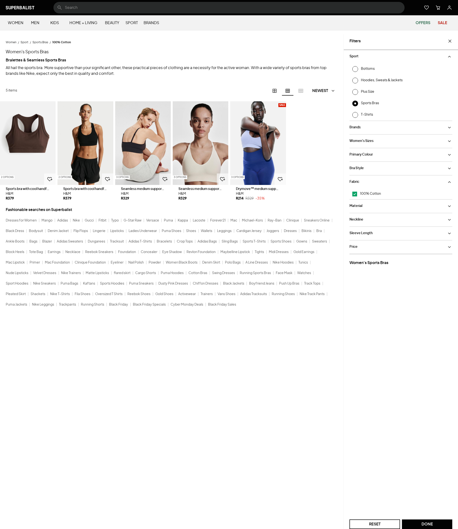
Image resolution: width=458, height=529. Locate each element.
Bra (319, 231)
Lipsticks (117, 231)
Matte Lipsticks (97, 273)
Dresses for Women (21, 220)
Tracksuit (117, 241)
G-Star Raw (132, 220)
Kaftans (89, 283)
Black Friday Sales (222, 304)
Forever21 (218, 220)
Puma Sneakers (141, 283)
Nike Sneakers (44, 283)
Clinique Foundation (90, 262)
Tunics (303, 262)
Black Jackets (233, 283)
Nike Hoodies (283, 262)
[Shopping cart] (438, 8)
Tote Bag (36, 252)
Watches (304, 273)
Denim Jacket (58, 231)
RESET (375, 524)
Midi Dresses (279, 252)
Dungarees (96, 241)
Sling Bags (230, 241)
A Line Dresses (256, 262)
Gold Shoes (164, 294)
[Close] (450, 41)
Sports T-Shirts (254, 241)
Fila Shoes (82, 294)
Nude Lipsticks (17, 273)
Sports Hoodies (112, 283)
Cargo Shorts (145, 273)
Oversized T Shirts (109, 294)
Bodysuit (36, 231)
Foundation (127, 252)
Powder (155, 262)
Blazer (47, 241)
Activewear (187, 294)
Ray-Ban (274, 220)
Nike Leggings (43, 304)
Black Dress (15, 231)
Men (35, 23)
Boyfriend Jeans (261, 283)
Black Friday (118, 304)
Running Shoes (283, 294)
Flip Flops (80, 231)
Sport (131, 23)
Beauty (112, 23)
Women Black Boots (182, 262)
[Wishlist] (426, 8)
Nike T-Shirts (60, 294)
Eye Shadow (172, 252)
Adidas (62, 220)
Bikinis (307, 231)
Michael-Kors (252, 220)
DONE (427, 524)
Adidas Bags (207, 241)
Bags (33, 241)
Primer (35, 262)
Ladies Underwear (143, 231)
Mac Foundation (57, 262)
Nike (76, 220)
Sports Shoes (281, 241)
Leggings (224, 231)
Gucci (89, 220)
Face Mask (284, 273)
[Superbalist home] (20, 8)
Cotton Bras (197, 273)
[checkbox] (354, 194)
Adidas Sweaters (70, 241)
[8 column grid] (301, 91)
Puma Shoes (171, 231)
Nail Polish (136, 262)
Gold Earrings (303, 252)
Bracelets (164, 241)
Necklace (72, 252)
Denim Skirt (211, 262)
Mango (47, 220)
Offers (423, 23)
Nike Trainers (71, 273)
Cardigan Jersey (249, 231)
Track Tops (312, 283)
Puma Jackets (16, 304)
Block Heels (15, 252)
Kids (54, 23)
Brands (151, 23)
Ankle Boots (15, 241)
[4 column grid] (274, 91)
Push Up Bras (289, 283)
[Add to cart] (50, 179)
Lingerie (99, 231)
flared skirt (122, 273)
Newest (320, 91)
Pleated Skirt (16, 294)
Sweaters (319, 241)
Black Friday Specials (149, 304)
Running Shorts (92, 304)
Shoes (191, 231)
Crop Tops (185, 241)
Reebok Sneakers (99, 252)
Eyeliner (117, 262)
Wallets (206, 231)
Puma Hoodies (172, 273)
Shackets (38, 294)
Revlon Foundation (201, 252)
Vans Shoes (226, 294)
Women (15, 23)
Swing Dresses (223, 273)
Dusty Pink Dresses (173, 283)
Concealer (149, 252)
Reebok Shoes (139, 294)
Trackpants (67, 304)
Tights (259, 252)
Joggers (272, 231)
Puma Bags (69, 283)
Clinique (292, 220)
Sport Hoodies (17, 283)
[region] (28, 143)
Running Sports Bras (255, 273)
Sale (442, 23)
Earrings (54, 252)
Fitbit (102, 220)
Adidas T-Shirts (140, 241)
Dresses (290, 231)
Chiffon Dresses (205, 283)
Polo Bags (233, 262)
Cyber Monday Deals (187, 304)
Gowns (301, 241)
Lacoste (199, 220)
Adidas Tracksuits (253, 294)
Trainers (207, 294)
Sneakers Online (317, 220)
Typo (115, 220)
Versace (152, 220)
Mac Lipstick (15, 262)
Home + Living (83, 23)
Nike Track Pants (312, 294)
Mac (233, 220)
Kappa (183, 220)
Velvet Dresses (44, 273)
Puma (168, 220)
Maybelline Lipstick (235, 252)
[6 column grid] (287, 91)
